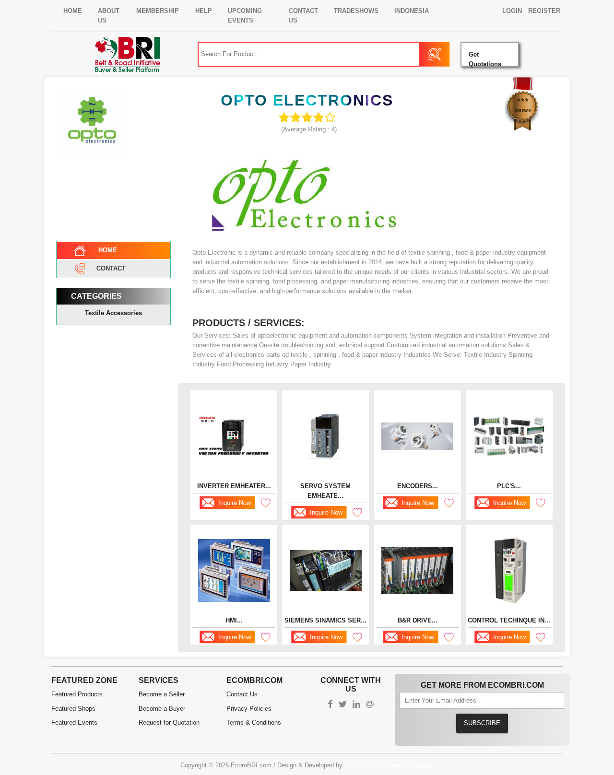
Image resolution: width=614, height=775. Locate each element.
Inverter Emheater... (234, 486)
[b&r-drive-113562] (417, 570)
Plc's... (509, 486)
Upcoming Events (245, 15)
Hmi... (234, 620)
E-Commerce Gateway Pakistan (389, 765)
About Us (108, 15)
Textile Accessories (113, 313)
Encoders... (417, 486)
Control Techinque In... (509, 620)
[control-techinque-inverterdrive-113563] (509, 570)
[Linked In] (356, 705)
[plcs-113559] (509, 436)
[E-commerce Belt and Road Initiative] (127, 54)
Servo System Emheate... (325, 490)
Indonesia (411, 10)
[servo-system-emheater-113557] (326, 436)
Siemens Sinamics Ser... (325, 620)
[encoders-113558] (417, 436)
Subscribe (482, 723)
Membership (157, 10)
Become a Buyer (162, 708)
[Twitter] (343, 705)
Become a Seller (162, 694)
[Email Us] (370, 705)
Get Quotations (485, 59)
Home (72, 10)
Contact (111, 267)
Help (203, 10)
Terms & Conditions (253, 722)
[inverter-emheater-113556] (234, 436)
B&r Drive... (417, 620)
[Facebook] (330, 705)
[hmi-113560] (234, 570)
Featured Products (77, 694)
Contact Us (303, 15)
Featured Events (74, 722)
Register (544, 10)
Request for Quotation (169, 722)
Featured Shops (73, 708)
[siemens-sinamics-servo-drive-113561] (326, 570)
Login (512, 10)
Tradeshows (356, 10)
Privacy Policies (249, 708)
